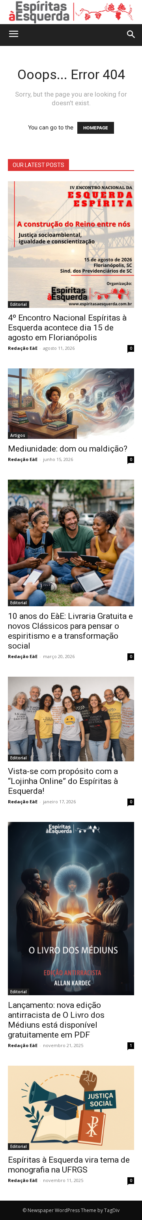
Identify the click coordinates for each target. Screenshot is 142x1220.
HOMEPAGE (95, 128)
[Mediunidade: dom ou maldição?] (71, 403)
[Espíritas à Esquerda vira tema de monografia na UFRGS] (71, 1108)
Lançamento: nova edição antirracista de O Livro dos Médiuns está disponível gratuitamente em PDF (56, 1020)
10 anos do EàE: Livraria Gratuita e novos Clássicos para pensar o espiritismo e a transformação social (70, 631)
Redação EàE (22, 348)
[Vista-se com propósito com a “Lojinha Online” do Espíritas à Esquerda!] (71, 719)
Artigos (17, 435)
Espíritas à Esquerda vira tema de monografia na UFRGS (69, 1164)
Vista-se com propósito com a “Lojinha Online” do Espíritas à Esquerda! (63, 781)
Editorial (18, 304)
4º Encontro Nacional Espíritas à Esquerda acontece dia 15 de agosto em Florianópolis (67, 327)
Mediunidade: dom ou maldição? (67, 448)
